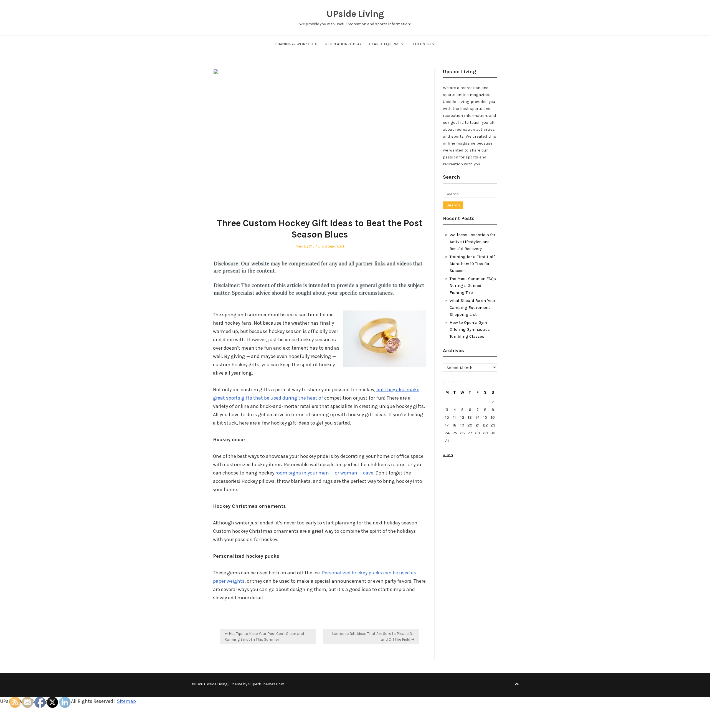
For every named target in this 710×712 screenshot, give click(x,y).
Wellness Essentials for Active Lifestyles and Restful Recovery (472, 241)
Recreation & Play (343, 44)
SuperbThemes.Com (266, 684)
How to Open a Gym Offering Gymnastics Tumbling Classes (470, 329)
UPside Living (355, 13)
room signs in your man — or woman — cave (324, 473)
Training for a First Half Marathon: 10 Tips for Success (472, 263)
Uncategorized (331, 246)
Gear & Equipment (387, 44)
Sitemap (126, 701)
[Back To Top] (517, 684)
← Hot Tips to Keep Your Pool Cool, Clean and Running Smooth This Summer (264, 636)
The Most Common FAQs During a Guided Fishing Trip (473, 285)
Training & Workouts (295, 44)
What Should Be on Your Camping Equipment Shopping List (473, 307)
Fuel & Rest (424, 44)
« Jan (448, 454)
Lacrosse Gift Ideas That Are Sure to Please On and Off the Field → (373, 636)
